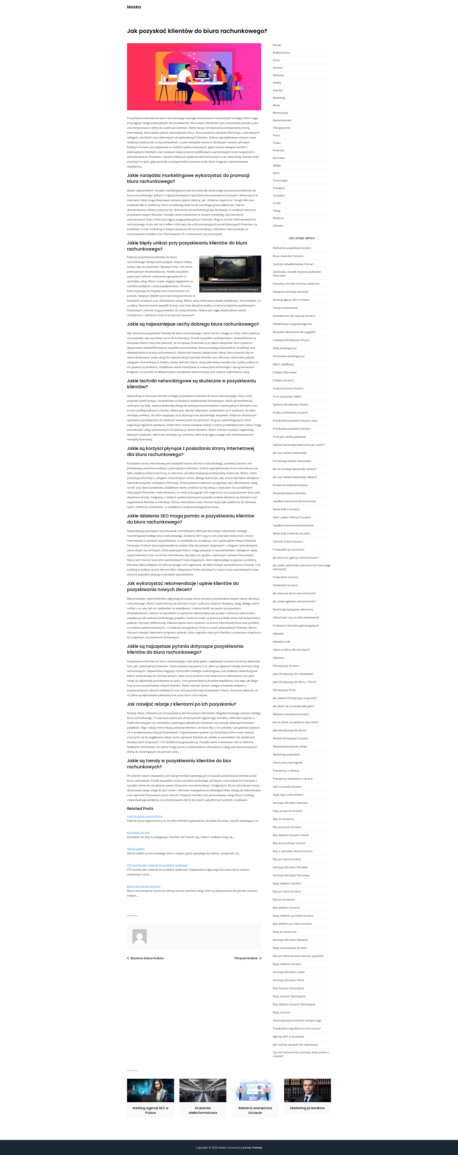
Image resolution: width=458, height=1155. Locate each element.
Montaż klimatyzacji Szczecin (290, 738)
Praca (276, 135)
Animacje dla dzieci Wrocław (290, 867)
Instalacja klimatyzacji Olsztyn (291, 340)
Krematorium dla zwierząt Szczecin (294, 316)
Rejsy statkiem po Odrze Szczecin (293, 915)
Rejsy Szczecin (281, 1012)
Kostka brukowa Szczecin (288, 388)
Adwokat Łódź (281, 641)
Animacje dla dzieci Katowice (290, 940)
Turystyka (279, 195)
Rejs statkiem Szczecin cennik (291, 835)
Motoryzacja (280, 112)
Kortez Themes (252, 1147)
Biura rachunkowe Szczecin (143, 886)
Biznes (277, 45)
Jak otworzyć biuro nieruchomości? (294, 593)
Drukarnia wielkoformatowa (290, 485)
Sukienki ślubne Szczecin (288, 541)
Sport (276, 173)
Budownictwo (281, 52)
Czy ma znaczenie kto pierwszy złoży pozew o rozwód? (301, 1054)
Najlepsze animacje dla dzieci (291, 291)
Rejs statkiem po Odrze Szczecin (292, 923)
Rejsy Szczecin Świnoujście (289, 996)
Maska (134, 7)
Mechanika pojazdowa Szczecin (292, 248)
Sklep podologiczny (285, 348)
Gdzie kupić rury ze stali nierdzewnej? (296, 617)
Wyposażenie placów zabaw (290, 746)
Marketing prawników (286, 754)
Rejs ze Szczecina (283, 819)
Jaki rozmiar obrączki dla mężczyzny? (295, 1044)
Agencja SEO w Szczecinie (288, 1036)
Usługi (277, 210)
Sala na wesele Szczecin (287, 786)
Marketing (279, 97)
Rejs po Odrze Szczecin (287, 859)
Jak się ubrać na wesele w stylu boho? (296, 722)
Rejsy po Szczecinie (284, 931)
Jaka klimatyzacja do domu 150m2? (294, 682)
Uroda (277, 203)
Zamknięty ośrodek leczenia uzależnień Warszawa (297, 273)
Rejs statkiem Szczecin (286, 907)
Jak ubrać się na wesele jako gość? (293, 706)
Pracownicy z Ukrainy (286, 770)
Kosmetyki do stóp (138, 832)
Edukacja (278, 75)
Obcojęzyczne (281, 127)
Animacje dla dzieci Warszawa (291, 875)
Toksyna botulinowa (285, 307)
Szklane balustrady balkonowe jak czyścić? (299, 444)
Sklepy (277, 165)
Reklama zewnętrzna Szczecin (291, 714)
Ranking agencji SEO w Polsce (291, 299)
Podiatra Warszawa (284, 372)
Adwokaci (279, 657)
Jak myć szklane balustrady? (290, 453)
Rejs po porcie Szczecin (287, 827)
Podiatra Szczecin (283, 380)
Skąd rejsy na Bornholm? (288, 794)
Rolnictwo (279, 158)
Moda (276, 105)
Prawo (277, 143)
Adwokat (278, 633)
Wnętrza (278, 218)
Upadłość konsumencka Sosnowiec (294, 501)
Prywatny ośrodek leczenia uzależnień (296, 283)
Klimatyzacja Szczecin (286, 665)
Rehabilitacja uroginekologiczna (292, 324)
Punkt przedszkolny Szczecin (290, 412)
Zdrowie (278, 225)
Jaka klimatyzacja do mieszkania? (293, 674)
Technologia (280, 180)
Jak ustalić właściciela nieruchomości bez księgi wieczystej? (301, 567)
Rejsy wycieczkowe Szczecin (290, 948)
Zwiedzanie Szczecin (285, 585)
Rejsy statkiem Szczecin (287, 883)
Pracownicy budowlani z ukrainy (293, 778)
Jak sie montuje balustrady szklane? (294, 469)
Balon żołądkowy (283, 364)
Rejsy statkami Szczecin (287, 964)
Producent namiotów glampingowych (296, 625)
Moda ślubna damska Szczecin (291, 533)
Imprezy (278, 90)
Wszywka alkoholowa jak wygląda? (294, 332)
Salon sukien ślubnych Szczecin (292, 517)
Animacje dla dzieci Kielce (288, 980)
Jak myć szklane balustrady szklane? (295, 477)
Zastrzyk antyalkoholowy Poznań (293, 264)
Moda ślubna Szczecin (286, 509)
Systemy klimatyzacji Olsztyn (290, 404)
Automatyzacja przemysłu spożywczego (297, 1020)
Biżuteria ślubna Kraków (147, 958)
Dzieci (276, 60)
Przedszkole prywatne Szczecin (292, 428)
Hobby (277, 82)
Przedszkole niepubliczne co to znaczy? (297, 1028)
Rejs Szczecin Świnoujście (288, 988)
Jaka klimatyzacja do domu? (290, 730)
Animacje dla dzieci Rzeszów (290, 803)
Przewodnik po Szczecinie (288, 549)
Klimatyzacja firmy (284, 690)
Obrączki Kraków (246, 958)
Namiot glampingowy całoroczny (293, 609)
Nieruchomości (282, 120)
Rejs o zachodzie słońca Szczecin (293, 851)
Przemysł (278, 150)
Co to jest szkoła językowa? (289, 436)
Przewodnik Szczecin (285, 577)
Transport (279, 188)
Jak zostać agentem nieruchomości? (294, 601)
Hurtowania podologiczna (288, 356)
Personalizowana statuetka (289, 493)
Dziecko (277, 67)
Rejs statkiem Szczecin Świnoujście (294, 1004)
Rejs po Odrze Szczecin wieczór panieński (298, 956)
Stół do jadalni (136, 849)
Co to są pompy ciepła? (287, 396)
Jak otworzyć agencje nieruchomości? (295, 557)
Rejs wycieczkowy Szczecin (289, 843)
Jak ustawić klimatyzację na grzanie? (295, 698)
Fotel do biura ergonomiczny (144, 816)
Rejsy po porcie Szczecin (288, 811)
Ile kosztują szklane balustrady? (292, 461)
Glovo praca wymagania (288, 762)
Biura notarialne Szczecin (288, 256)
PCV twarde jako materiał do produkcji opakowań (157, 865)
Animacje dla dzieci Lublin (289, 972)
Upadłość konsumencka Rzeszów (293, 525)
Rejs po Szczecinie (284, 899)
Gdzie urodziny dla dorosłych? (291, 649)
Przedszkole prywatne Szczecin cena (295, 420)
